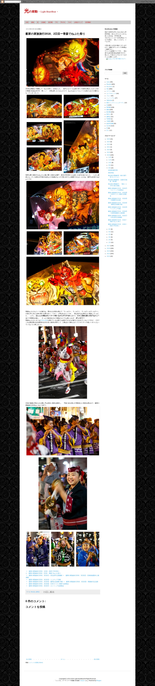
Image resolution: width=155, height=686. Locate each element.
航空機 (50, 22)
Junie (69, 22)
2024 (108, 142)
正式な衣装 (44, 320)
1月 (109, 242)
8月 (109, 168)
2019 (108, 152)
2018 (108, 155)
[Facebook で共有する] (51, 592)
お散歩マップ (78, 22)
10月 (110, 162)
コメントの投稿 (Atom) (36, 662)
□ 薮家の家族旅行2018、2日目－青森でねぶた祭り (43, 573)
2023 (108, 144)
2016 (108, 248)
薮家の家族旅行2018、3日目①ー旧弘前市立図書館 (117, 216)
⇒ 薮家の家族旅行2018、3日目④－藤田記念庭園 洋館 (44, 581)
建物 (32, 22)
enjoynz (82, 680)
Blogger (98, 680)
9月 (109, 165)
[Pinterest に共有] (53, 592)
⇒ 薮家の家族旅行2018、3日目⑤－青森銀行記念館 (80, 581)
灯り (107, 130)
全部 (27, 22)
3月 (109, 237)
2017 (108, 246)
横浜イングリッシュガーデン (115, 103)
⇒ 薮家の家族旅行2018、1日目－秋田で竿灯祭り (42, 571)
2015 (108, 251)
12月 (110, 157)
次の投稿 (29, 659)
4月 (109, 234)
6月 (109, 229)
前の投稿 (96, 659)
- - (41, 11)
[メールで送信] (44, 592)
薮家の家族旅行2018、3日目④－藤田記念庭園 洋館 (117, 203)
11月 (110, 160)
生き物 (108, 126)
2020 (108, 149)
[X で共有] (49, 592)
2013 (108, 256)
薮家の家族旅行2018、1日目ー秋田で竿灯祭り (117, 225)
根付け (108, 114)
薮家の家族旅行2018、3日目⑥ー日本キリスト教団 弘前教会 (117, 194)
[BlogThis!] (47, 592)
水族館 (43, 22)
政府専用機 (109, 123)
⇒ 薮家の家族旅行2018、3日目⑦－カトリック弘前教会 (45, 586)
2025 (108, 139)
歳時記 (38, 591)
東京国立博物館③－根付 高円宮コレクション (117, 176)
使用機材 (88, 22)
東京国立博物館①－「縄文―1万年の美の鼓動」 (117, 184)
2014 (108, 253)
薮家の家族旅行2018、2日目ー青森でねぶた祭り (117, 220)
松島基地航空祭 (113, 170)
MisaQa (63, 22)
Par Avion (109, 86)
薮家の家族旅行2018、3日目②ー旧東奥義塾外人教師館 (117, 212)
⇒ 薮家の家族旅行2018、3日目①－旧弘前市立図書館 (44, 575)
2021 (108, 147)
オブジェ (109, 91)
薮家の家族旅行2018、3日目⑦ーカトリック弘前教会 (117, 189)
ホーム (63, 659)
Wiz (56, 22)
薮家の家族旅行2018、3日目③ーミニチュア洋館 (117, 207)
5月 (109, 232)
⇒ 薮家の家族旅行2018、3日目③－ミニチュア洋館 (43, 579)
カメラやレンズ (111, 93)
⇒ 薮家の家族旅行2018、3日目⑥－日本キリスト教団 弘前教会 (47, 584)
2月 (109, 240)
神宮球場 (111, 173)
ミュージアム (110, 98)
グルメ (108, 96)
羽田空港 (109, 100)
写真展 (108, 119)
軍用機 (108, 107)
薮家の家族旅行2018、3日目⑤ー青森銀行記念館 (117, 199)
